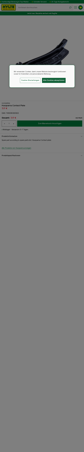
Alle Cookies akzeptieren (53, 80)
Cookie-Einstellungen (30, 80)
